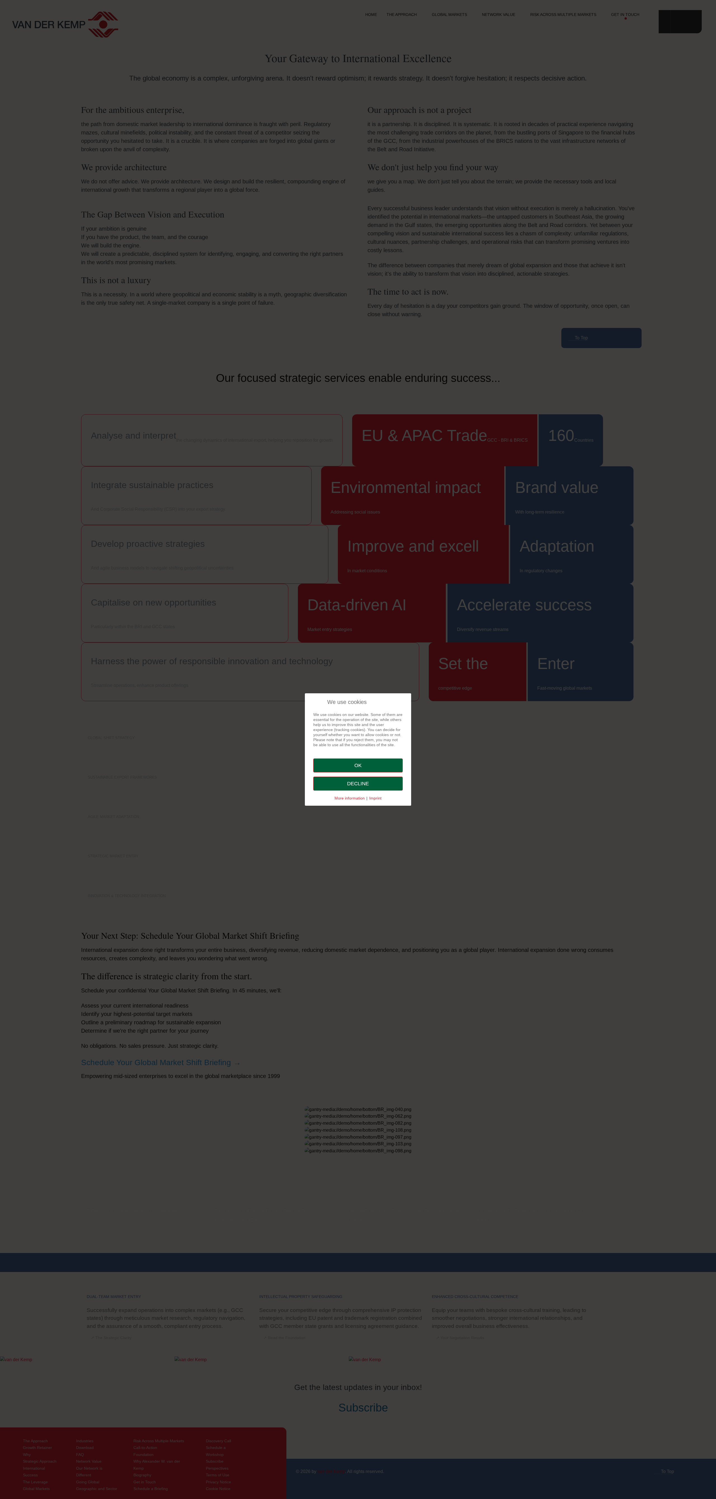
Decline (358, 783)
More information (350, 798)
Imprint (375, 798)
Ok (358, 765)
